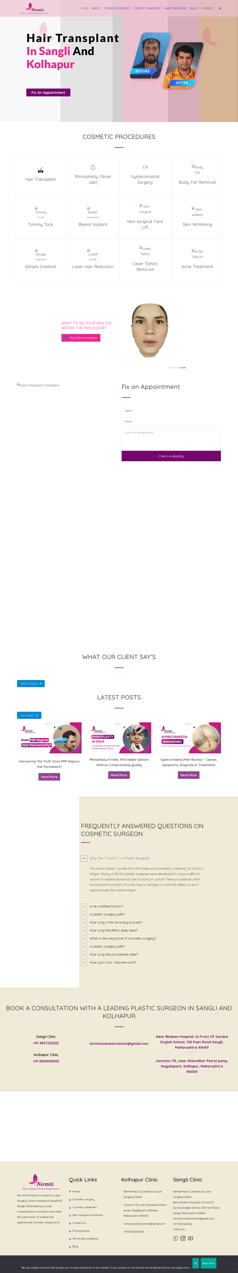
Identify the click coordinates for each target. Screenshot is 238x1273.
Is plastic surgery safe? (107, 914)
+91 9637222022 (46, 1043)
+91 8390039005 (46, 1061)
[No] (233, 1264)
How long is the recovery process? (116, 922)
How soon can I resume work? (113, 962)
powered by (177, 367)
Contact (207, 8)
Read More (49, 777)
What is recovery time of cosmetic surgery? (123, 938)
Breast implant (93, 224)
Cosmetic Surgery (116, 8)
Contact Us (79, 1223)
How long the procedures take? (114, 954)
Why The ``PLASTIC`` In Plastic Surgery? (119, 858)
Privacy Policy (80, 1230)
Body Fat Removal (197, 182)
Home (85, 8)
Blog (194, 8)
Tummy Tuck (40, 224)
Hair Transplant (175, 8)
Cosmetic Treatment (147, 8)
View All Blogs (27, 715)
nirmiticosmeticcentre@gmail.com (119, 1043)
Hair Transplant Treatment (87, 1215)
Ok (195, 1263)
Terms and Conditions (85, 1238)
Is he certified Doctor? (106, 906)
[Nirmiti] (34, 8)
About (96, 8)
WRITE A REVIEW (29, 683)
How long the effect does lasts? (114, 930)
